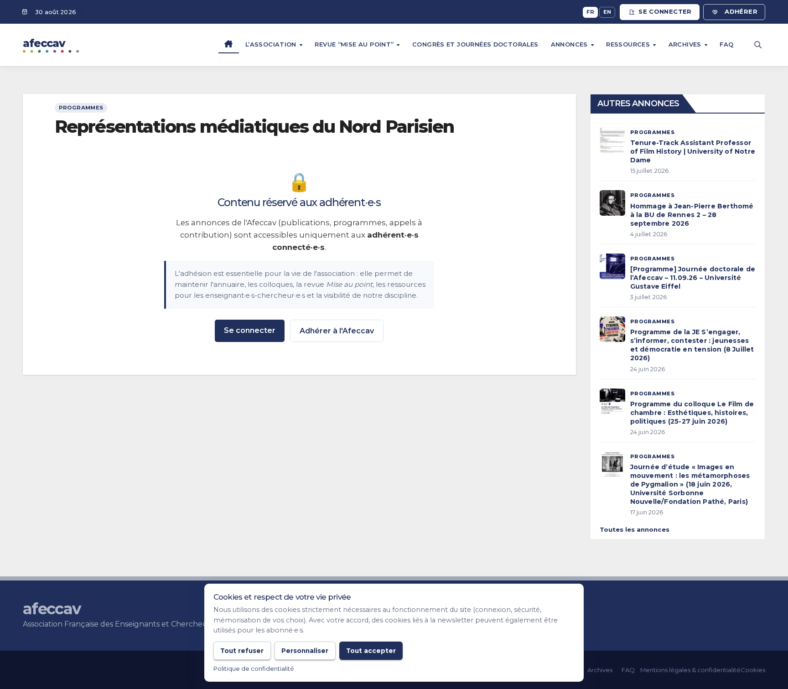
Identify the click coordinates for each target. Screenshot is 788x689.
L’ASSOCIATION (271, 44)
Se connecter (665, 11)
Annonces (570, 44)
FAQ (726, 44)
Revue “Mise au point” (355, 44)
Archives (686, 44)
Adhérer (741, 11)
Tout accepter (371, 650)
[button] (758, 45)
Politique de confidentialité (253, 668)
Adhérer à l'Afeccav (337, 330)
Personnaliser (304, 650)
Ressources (629, 44)
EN (607, 12)
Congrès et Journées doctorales (475, 44)
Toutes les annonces (634, 529)
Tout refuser (242, 650)
